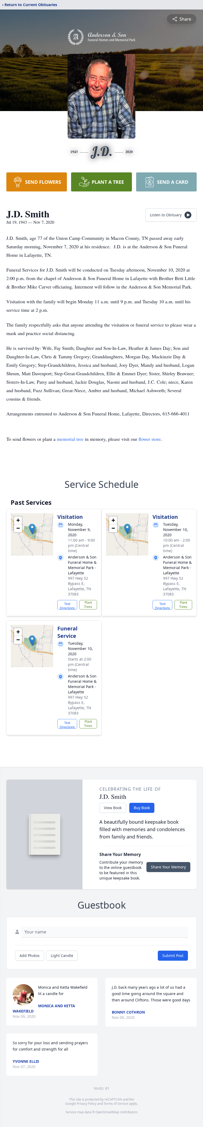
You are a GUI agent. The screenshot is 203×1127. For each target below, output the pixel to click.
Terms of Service (116, 1103)
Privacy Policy (86, 1103)
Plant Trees (88, 604)
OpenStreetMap (107, 1112)
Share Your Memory (168, 866)
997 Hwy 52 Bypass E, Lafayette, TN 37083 (79, 586)
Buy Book (142, 807)
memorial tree (70, 439)
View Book (113, 807)
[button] (32, 529)
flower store (150, 439)
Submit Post (172, 955)
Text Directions (67, 606)
